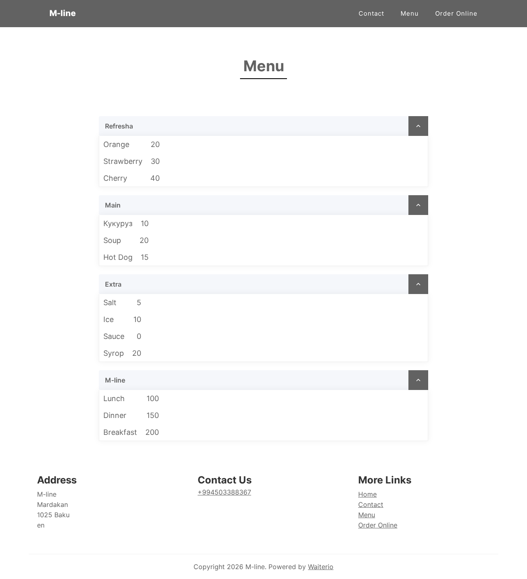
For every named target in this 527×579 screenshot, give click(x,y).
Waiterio (320, 567)
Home (367, 494)
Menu (410, 13)
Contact (371, 13)
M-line (62, 13)
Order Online (456, 13)
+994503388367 (224, 492)
